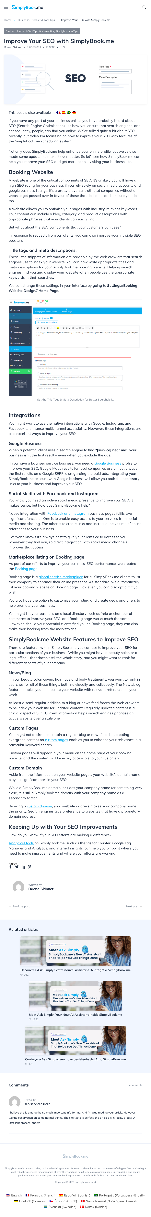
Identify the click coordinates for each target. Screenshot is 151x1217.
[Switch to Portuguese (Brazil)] (69, 112)
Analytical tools (21, 843)
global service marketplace (61, 577)
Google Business (107, 463)
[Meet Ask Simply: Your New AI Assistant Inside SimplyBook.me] (75, 1001)
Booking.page (26, 568)
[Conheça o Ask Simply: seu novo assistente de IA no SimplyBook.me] (75, 1045)
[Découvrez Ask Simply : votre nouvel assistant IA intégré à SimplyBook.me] (75, 956)
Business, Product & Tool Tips (36, 20)
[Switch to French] (58, 112)
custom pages (56, 739)
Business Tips (46, 31)
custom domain (39, 806)
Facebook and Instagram (68, 513)
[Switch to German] (74, 112)
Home (8, 20)
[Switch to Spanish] (63, 112)
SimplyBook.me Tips (67, 31)
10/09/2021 (30, 1100)
